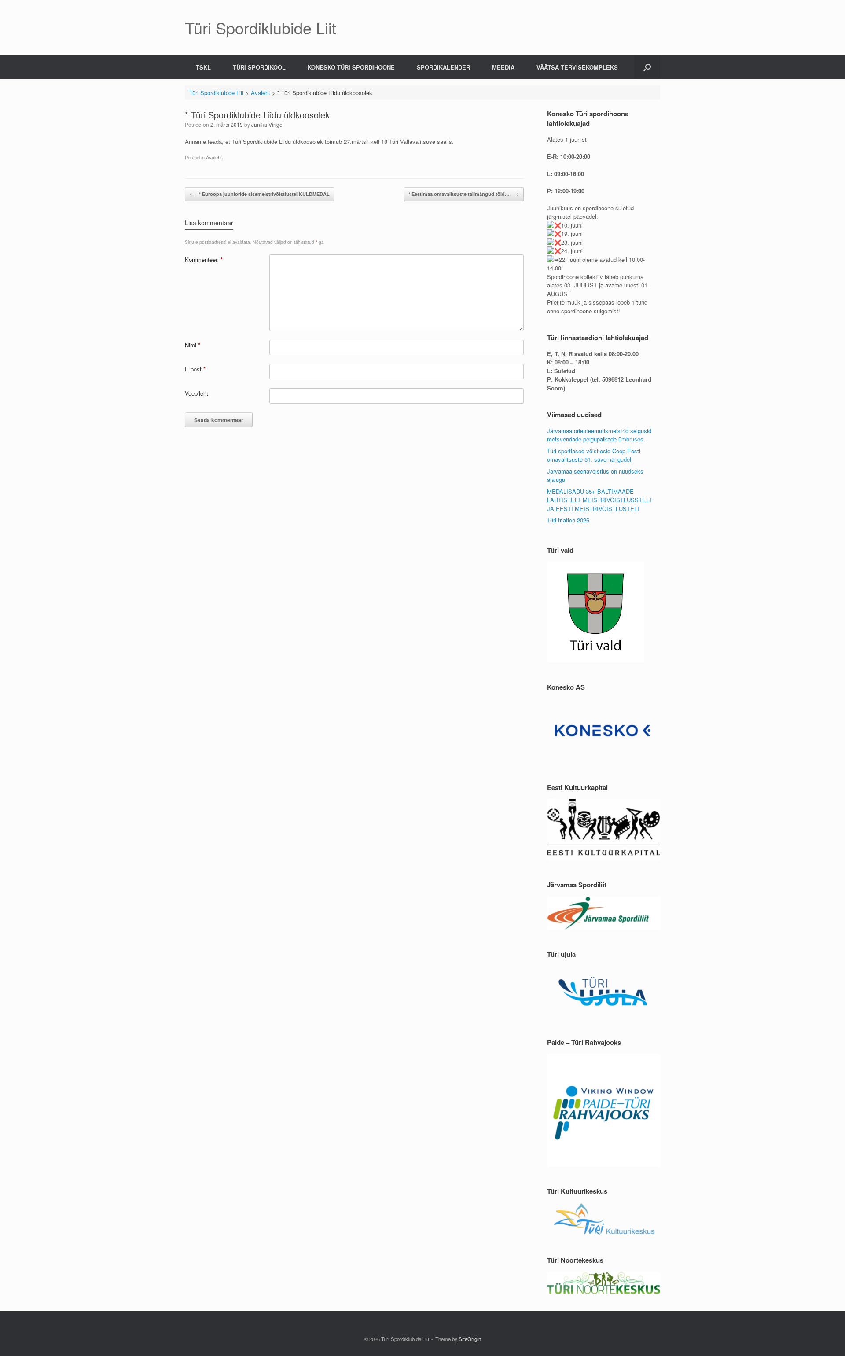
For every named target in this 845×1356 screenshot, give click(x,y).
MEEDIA (503, 67)
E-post (195, 369)
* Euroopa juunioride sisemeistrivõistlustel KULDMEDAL (260, 194)
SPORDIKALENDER (443, 67)
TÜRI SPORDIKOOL (259, 67)
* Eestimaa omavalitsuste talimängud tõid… (463, 194)
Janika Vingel (267, 124)
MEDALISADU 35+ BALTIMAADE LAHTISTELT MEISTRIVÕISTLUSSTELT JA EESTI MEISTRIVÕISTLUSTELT (599, 500)
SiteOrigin (470, 1338)
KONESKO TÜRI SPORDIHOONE (351, 67)
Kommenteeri (204, 259)
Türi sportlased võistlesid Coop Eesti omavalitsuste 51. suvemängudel (593, 455)
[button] (647, 67)
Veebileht (196, 393)
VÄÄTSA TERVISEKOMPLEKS (577, 67)
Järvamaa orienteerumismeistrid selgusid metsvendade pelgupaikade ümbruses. (599, 435)
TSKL (203, 67)
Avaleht (214, 157)
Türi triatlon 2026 (568, 520)
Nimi (192, 345)
